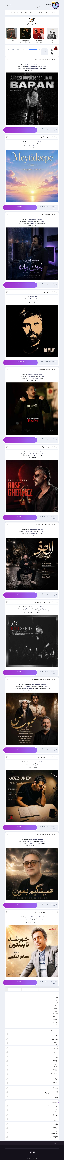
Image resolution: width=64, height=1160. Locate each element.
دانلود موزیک (43, 66)
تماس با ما (12, 12)
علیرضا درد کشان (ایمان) (30, 64)
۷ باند (56, 997)
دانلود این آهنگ (45, 51)
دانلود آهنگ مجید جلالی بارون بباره (47, 214)
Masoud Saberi (28, 688)
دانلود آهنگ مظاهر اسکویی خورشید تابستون (45, 912)
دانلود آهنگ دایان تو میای (49, 292)
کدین (29, 1156)
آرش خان (56, 1008)
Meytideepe (33, 146)
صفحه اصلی (53, 12)
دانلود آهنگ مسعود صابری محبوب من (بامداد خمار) (43, 680)
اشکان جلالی (32, 529)
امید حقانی (30, 452)
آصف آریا (56, 1025)
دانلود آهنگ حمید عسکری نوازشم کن (47, 757)
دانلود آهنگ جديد (40, 64)
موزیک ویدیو (39, 12)
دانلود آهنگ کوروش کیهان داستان (47, 369)
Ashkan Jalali (34, 533)
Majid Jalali (33, 223)
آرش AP (56, 1005)
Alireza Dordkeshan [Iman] (35, 68)
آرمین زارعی (55, 1019)
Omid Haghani (33, 456)
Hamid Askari (32, 766)
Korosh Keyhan (34, 378)
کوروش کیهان (30, 374)
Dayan (34, 301)
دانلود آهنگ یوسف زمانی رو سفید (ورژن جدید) (44, 602)
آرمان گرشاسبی (55, 1014)
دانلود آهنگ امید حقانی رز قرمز (48, 447)
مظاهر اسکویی (32, 917)
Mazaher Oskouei (31, 921)
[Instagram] (34, 1152)
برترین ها (32, 12)
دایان (31, 297)
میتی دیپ (30, 142)
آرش (57, 1003)
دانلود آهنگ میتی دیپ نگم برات (48, 137)
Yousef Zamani (29, 611)
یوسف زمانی (33, 607)
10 (36, 989)
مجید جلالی (31, 219)
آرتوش (56, 1000)
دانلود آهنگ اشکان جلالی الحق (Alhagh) (46, 525)
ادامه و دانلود (20, 128)
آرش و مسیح (55, 1011)
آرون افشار (56, 1022)
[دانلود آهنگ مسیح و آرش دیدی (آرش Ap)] (56, 48)
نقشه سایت (19, 12)
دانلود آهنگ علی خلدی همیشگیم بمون (46, 835)
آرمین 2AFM (55, 1016)
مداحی (25, 12)
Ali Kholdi (32, 843)
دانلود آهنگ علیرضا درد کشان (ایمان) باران (45, 59)
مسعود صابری (34, 684)
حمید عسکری (31, 762)
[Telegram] (31, 1152)
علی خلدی (32, 839)
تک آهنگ (46, 12)
